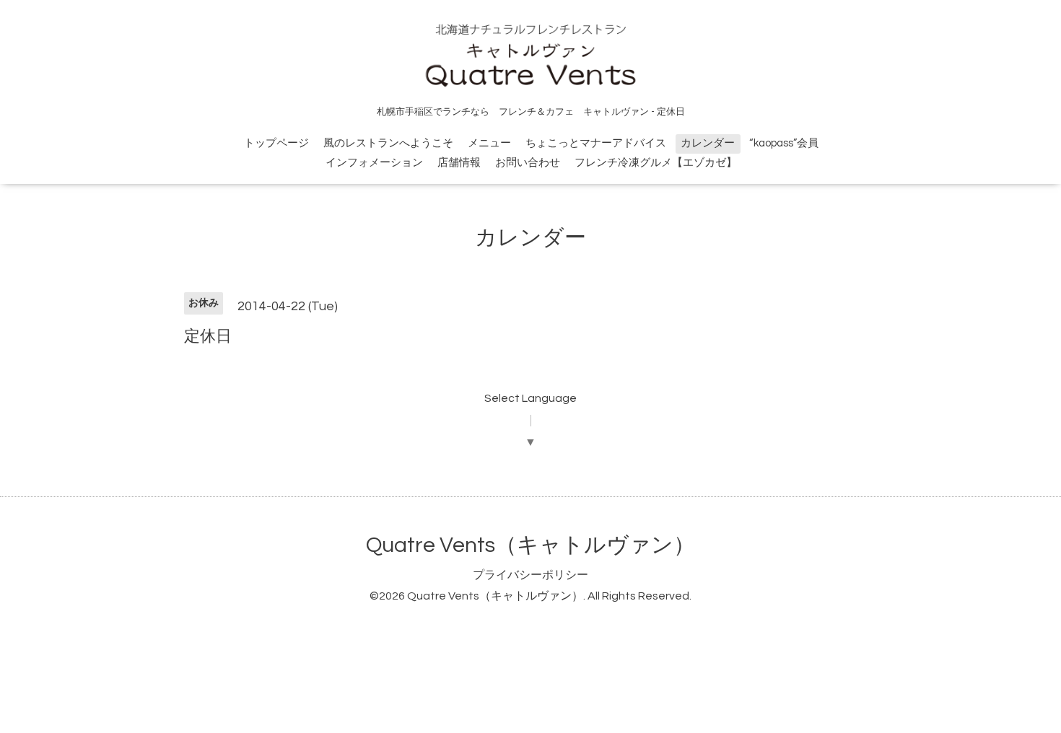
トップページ (276, 143)
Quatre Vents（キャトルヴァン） (530, 545)
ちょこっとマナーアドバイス (595, 143)
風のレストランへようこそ (388, 143)
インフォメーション (374, 162)
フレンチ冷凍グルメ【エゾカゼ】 (656, 162)
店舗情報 (459, 162)
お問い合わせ (527, 162)
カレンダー (708, 143)
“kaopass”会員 (783, 143)
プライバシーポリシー (530, 575)
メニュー (489, 143)
